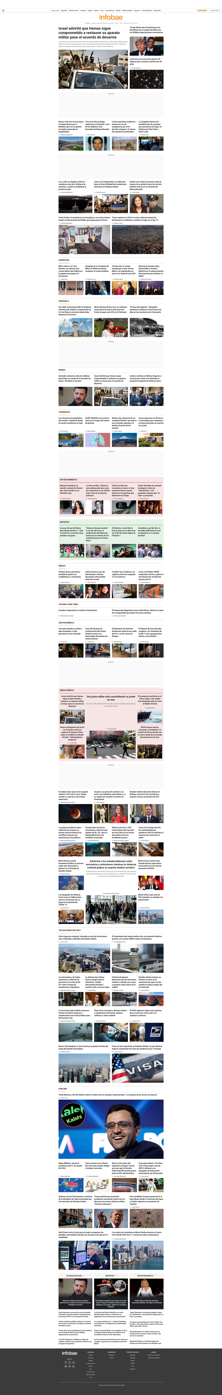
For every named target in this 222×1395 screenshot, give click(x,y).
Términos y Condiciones (153, 1355)
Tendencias (157, 10)
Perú (101, 10)
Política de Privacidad (153, 1358)
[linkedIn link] (73, 1366)
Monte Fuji (134, 23)
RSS (91, 1377)
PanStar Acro (127, 23)
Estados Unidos (73, 10)
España (90, 10)
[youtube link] (65, 1366)
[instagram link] (73, 1362)
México (96, 10)
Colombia (83, 10)
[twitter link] (69, 1362)
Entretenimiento (147, 10)
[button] (3, 10)
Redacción (111, 1355)
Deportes (137, 10)
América (90, 1355)
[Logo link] (111, 17)
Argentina (64, 10)
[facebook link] (65, 1362)
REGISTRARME (202, 10)
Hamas (117, 23)
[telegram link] (69, 1366)
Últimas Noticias (127, 10)
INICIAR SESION (214, 10)
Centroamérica (110, 10)
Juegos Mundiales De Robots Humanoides (102, 23)
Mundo (118, 10)
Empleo (112, 1358)
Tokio (121, 23)
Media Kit (132, 1369)
